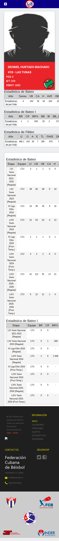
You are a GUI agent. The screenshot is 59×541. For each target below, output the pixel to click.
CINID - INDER (12, 433)
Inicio (35, 421)
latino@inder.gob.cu (15, 478)
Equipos (36, 432)
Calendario (38, 425)
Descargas (37, 439)
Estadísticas (39, 435)
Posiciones (37, 428)
